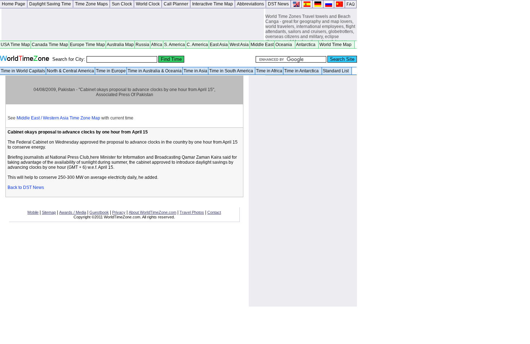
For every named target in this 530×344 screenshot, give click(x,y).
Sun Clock (122, 3)
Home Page (13, 3)
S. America (174, 44)
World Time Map (336, 44)
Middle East (262, 44)
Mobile (33, 212)
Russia (142, 44)
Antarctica (307, 44)
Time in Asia (195, 70)
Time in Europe (111, 70)
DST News (278, 3)
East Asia (219, 44)
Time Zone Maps (91, 3)
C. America (197, 44)
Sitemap (49, 212)
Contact (214, 212)
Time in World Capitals (23, 70)
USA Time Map (15, 44)
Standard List (337, 70)
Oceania (284, 44)
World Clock (148, 3)
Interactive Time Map (212, 3)
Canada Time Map (50, 44)
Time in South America (231, 70)
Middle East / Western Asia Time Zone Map (58, 118)
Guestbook (99, 212)
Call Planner (176, 3)
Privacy (118, 212)
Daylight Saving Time (50, 3)
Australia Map (120, 44)
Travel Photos (192, 212)
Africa (156, 44)
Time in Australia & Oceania (155, 70)
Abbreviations (250, 3)
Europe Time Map (87, 44)
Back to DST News (26, 187)
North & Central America (70, 70)
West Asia (239, 44)
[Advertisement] (132, 24)
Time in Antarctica (302, 70)
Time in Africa (269, 70)
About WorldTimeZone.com (152, 212)
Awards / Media (72, 212)
